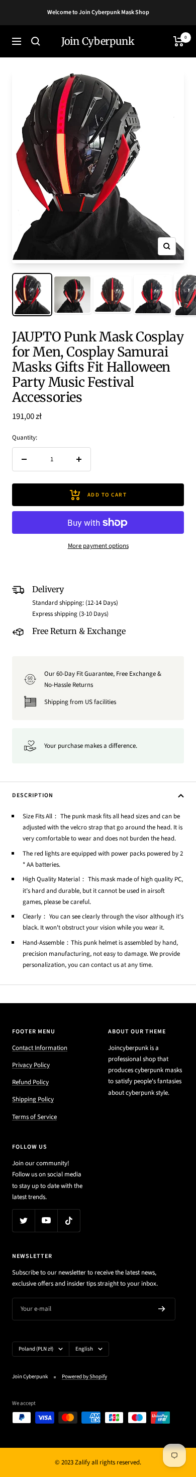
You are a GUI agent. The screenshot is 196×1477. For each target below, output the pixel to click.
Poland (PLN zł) (36, 1349)
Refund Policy (30, 1082)
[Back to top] (168, 1410)
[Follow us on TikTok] (68, 1220)
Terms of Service (34, 1116)
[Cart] (178, 41)
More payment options (98, 545)
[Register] (161, 1309)
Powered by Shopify (84, 1376)
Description (32, 795)
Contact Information (39, 1047)
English (84, 1349)
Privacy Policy (31, 1065)
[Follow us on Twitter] (23, 1220)
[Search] (35, 41)
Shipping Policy (33, 1099)
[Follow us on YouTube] (46, 1220)
